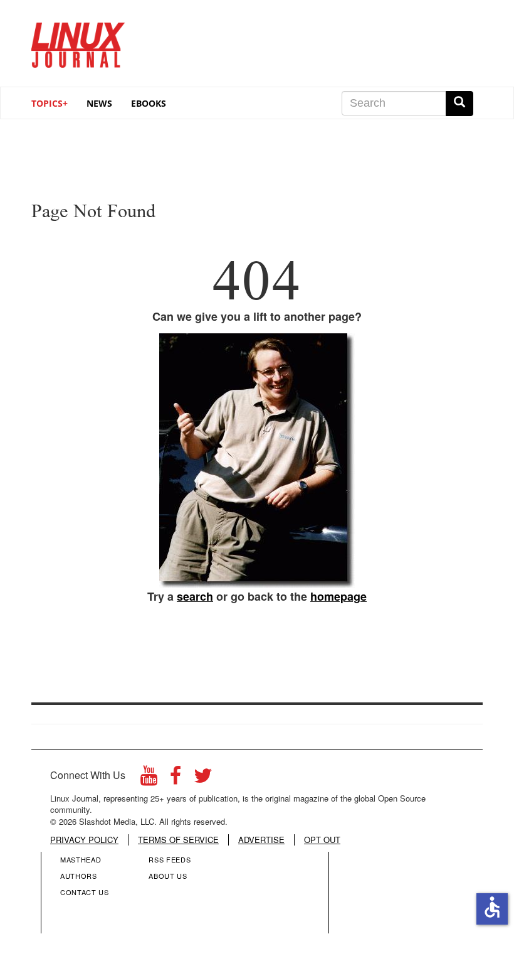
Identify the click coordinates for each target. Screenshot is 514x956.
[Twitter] (203, 778)
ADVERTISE (261, 840)
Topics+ (49, 103)
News (99, 103)
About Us (168, 876)
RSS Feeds (170, 859)
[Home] (78, 40)
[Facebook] (175, 778)
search (195, 596)
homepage (338, 596)
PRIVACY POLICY (84, 840)
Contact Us (84, 892)
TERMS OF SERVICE (178, 840)
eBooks (148, 103)
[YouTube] (148, 778)
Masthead (80, 859)
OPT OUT (322, 840)
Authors (78, 876)
